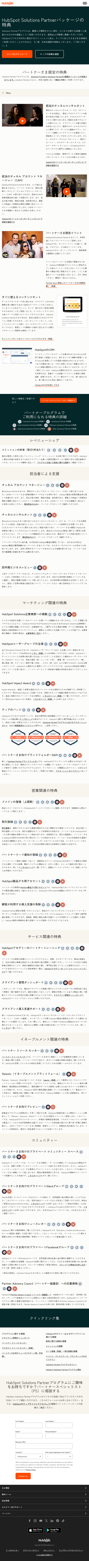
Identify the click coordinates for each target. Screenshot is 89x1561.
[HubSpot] (7, 3)
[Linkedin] (52, 1521)
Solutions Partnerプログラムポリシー (61, 1364)
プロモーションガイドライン (68, 771)
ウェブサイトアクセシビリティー (71, 1550)
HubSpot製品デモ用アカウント (33, 887)
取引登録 (5, 828)
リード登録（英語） (54, 1351)
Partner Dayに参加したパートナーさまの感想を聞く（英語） (66, 284)
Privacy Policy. (31, 1470)
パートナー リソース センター (14, 1056)
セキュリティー (49, 1550)
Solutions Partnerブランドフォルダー (22, 761)
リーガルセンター (12, 1550)
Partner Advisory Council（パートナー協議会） (30, 1294)
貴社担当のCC (28, 537)
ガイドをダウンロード (17, 54)
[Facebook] (29, 1521)
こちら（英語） (38, 653)
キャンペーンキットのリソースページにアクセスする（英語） (28, 338)
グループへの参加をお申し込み (72, 1264)
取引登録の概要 (70, 1351)
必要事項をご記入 (33, 633)
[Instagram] (35, 1521)
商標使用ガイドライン (24, 725)
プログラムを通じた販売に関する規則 (53, 462)
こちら (6, 1028)
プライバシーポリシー (31, 1550)
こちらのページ (26, 867)
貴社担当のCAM (30, 504)
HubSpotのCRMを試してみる (47, 385)
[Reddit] (57, 1521)
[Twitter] (46, 1521)
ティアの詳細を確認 (49, 54)
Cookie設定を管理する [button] (44, 1555)
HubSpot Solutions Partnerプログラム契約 (63, 1369)
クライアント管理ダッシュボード (68, 995)
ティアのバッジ (26, 719)
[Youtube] (40, 1521)
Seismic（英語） (50, 1080)
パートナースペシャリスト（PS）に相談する (58, 400)
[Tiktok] (63, 1521)
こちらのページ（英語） (53, 695)
